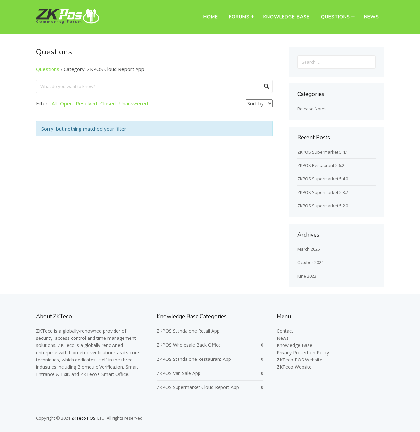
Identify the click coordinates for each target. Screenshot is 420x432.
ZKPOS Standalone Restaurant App (194, 359)
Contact (285, 331)
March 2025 (308, 249)
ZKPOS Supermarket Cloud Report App (198, 387)
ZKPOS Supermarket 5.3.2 (322, 192)
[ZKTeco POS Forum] (67, 21)
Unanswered (133, 103)
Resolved (86, 103)
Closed (108, 103)
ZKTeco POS (83, 418)
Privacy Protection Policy (303, 352)
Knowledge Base (286, 17)
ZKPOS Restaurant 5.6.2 (320, 165)
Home (210, 17)
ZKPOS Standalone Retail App (188, 331)
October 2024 (310, 262)
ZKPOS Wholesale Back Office (189, 345)
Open (66, 103)
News (371, 17)
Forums (239, 17)
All (54, 103)
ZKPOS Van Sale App (178, 373)
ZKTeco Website (294, 367)
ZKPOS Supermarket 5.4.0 (322, 179)
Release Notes (311, 109)
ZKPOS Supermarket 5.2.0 (322, 206)
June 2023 (306, 276)
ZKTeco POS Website (299, 360)
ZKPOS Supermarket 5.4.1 (322, 152)
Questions (335, 17)
